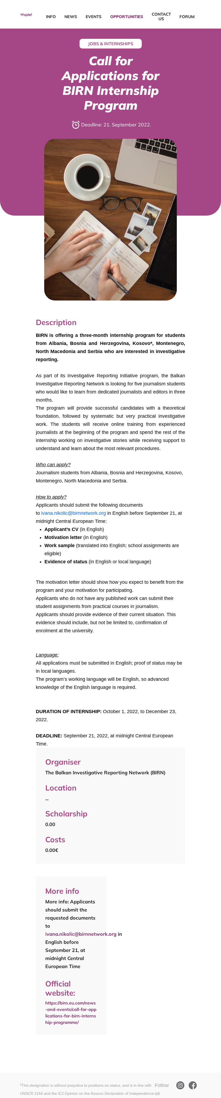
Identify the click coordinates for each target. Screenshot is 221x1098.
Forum (187, 16)
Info (51, 16)
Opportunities (126, 16)
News (70, 16)
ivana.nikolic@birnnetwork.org (73, 513)
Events (94, 16)
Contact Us (161, 16)
